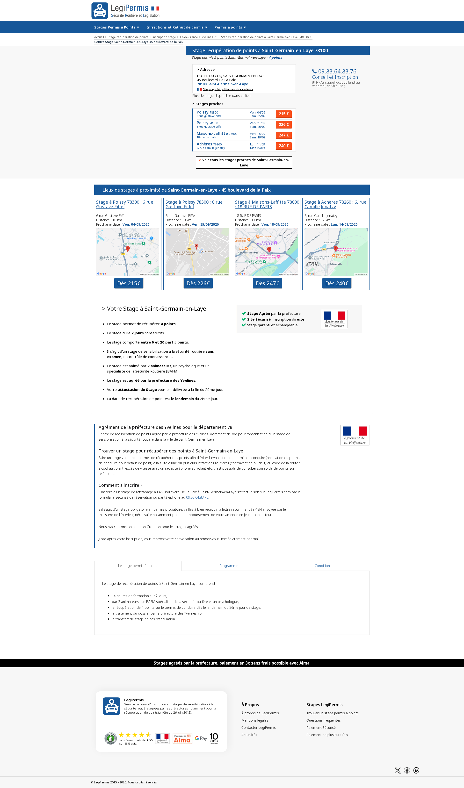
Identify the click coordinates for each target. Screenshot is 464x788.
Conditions (323, 565)
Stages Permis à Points (115, 27)
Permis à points (229, 27)
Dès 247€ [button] (267, 283)
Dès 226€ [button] (198, 283)
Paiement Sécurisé (321, 727)
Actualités (249, 734)
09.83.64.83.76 (337, 71)
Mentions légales (254, 720)
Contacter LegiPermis (258, 727)
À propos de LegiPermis (260, 713)
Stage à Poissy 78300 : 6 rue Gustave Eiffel (124, 204)
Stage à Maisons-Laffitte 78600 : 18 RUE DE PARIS (267, 204)
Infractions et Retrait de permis (175, 27)
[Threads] (416, 770)
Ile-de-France (189, 37)
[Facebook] (407, 770)
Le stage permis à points (137, 565)
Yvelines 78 (209, 37)
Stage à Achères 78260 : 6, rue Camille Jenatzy (335, 204)
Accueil (99, 37)
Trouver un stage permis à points (332, 713)
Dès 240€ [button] (336, 283)
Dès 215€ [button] (128, 283)
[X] (398, 770)
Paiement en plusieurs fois (327, 734)
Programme (228, 565)
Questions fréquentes (323, 720)
